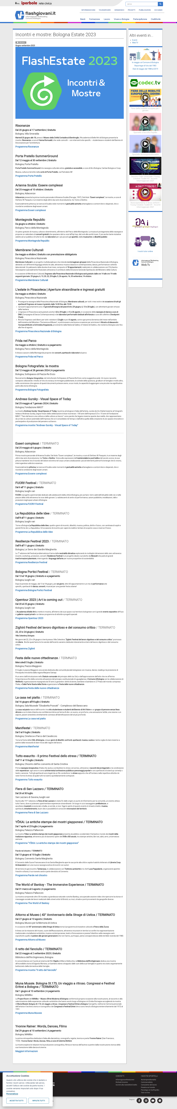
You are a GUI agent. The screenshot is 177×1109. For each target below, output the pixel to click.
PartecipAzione (140, 19)
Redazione (130, 1080)
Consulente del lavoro (149, 1085)
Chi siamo (158, 10)
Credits (134, 1085)
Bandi (82, 19)
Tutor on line (145, 1092)
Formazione (94, 19)
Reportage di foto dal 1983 (145, 66)
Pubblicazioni (145, 10)
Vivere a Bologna (121, 19)
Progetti (131, 10)
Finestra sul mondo (148, 1087)
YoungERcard (105, 10)
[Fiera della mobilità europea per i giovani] (145, 98)
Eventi (134, 40)
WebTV (135, 43)
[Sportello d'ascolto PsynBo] (145, 122)
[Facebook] (139, 1100)
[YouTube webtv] (152, 1100)
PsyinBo (156, 1090)
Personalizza (12, 1094)
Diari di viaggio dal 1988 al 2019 (145, 69)
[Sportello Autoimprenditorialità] (145, 144)
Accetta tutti (16, 1101)
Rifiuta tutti (39, 1101)
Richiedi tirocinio (122, 1082)
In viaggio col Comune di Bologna (145, 62)
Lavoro (107, 19)
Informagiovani (88, 10)
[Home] (36, 15)
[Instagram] (146, 1100)
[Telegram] (159, 1100)
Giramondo (119, 10)
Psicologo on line (147, 1090)
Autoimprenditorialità (148, 1080)
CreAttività (155, 19)
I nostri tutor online (145, 251)
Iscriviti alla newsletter (124, 1085)
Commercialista (147, 1082)
